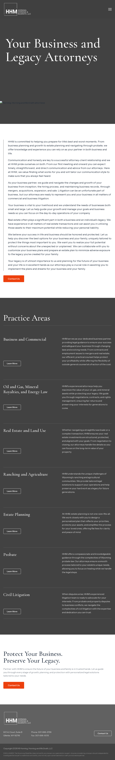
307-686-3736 (44, 732)
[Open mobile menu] (110, 9)
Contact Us (14, 278)
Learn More (12, 363)
